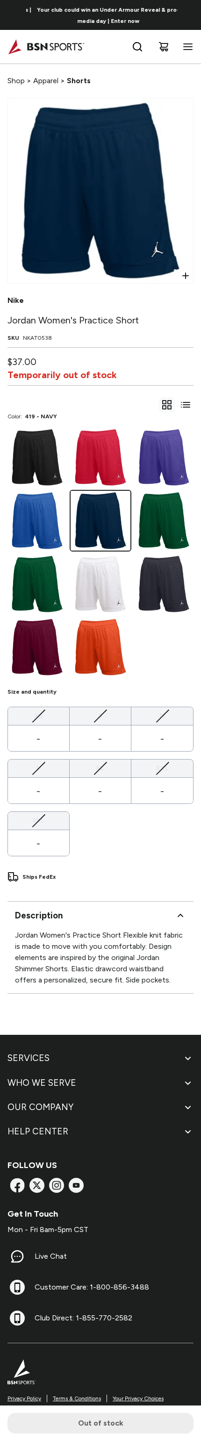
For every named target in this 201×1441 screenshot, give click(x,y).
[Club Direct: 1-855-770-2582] (17, 1318)
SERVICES (28, 1058)
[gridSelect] (167, 405)
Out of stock (100, 1423)
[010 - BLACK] (37, 457)
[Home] (46, 46)
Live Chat (51, 1256)
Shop (16, 80)
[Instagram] (56, 1185)
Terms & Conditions (77, 1398)
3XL (38, 820)
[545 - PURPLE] (164, 457)
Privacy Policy (24, 1398)
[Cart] (163, 46)
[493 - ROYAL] (37, 520)
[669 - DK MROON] (37, 647)
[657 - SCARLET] (100, 457)
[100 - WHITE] (100, 584)
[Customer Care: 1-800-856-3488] (17, 1287)
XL (100, 768)
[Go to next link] (190, 15)
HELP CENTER (37, 1131)
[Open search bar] (137, 46)
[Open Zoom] (185, 275)
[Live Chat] (17, 1256)
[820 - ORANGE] (100, 647)
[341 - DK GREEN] (37, 584)
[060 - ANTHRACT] (164, 584)
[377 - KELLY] (164, 520)
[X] (37, 1185)
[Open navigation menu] (186, 46)
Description (39, 915)
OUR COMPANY (40, 1107)
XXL (162, 768)
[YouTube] (76, 1185)
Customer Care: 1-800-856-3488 (92, 1287)
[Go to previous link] (13, 15)
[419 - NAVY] (100, 520)
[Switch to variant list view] (186, 405)
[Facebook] (17, 1185)
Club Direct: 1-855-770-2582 (83, 1317)
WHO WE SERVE (41, 1082)
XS (38, 715)
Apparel (45, 80)
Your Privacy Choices (138, 1398)
